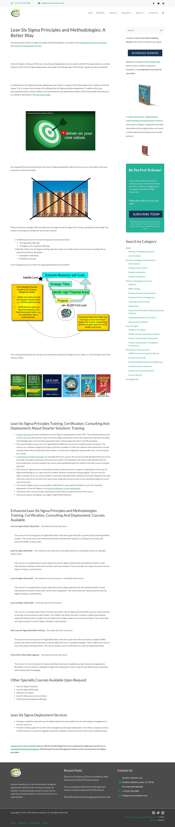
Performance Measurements (138, 350)
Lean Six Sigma (134, 256)
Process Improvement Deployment (143, 338)
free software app (152, 62)
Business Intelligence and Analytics (141, 260)
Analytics (132, 284)
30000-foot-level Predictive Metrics (143, 353)
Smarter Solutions (24, 434)
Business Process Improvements (142, 293)
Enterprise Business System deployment (63, 488)
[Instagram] (162, 812)
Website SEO (154, 820)
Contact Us (15, 746)
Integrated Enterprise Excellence (25, 749)
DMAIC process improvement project (144, 334)
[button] (101, 13)
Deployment (133, 306)
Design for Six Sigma (137, 330)
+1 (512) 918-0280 (22, 3)
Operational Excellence (138, 322)
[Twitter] (158, 3)
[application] (105, 13)
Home (13, 823)
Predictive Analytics (137, 272)
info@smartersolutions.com (52, 3)
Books (128, 248)
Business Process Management (141, 297)
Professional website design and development (140, 817)
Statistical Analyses (136, 276)
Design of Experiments (138, 268)
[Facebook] (154, 3)
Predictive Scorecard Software (141, 370)
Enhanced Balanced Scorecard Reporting (145, 362)
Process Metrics (135, 375)
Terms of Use (34, 823)
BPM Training (134, 289)
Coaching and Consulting (138, 302)
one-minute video (43, 95)
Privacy (45, 823)
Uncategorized (132, 379)
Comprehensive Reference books (30, 457)
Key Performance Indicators (140, 366)
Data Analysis (134, 264)
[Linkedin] (163, 3)
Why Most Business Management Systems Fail (87, 797)
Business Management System (141, 251)
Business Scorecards (137, 358)
